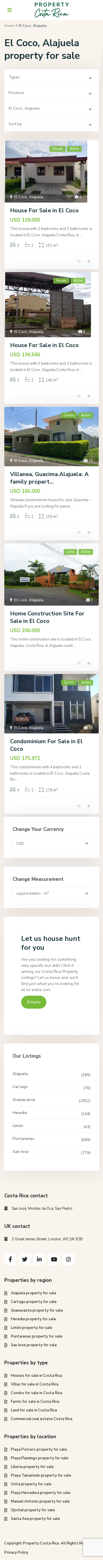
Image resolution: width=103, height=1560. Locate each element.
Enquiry (34, 1002)
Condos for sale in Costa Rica (36, 1393)
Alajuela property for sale (33, 1293)
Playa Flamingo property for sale (39, 1458)
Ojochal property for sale (33, 1510)
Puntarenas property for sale (36, 1336)
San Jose (21, 1151)
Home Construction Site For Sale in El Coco (47, 617)
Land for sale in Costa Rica (34, 1410)
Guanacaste (24, 1099)
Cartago (20, 1086)
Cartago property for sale (34, 1301)
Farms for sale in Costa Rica (35, 1401)
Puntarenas (23, 1138)
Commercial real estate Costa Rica (41, 1419)
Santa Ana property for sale (35, 1518)
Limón (18, 1125)
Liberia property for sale (32, 1466)
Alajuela (20, 1073)
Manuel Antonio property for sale (40, 1501)
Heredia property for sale (33, 1319)
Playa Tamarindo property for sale (41, 1475)
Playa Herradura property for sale (40, 1492)
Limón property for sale (31, 1327)
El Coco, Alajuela (28, 197)
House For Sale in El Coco (44, 210)
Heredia (20, 1112)
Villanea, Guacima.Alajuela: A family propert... (49, 478)
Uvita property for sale (31, 1484)
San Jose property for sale (34, 1345)
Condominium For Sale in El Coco (46, 745)
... (81, 235)
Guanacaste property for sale (37, 1310)
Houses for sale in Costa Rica (36, 1375)
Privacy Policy (16, 1552)
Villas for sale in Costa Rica (34, 1384)
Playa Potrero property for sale (39, 1449)
